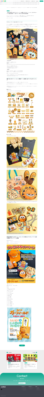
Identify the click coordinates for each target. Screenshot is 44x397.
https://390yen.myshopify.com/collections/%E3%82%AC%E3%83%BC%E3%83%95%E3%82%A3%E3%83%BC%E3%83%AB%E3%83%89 (21, 64)
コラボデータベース (28, 1)
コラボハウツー (22, 1)
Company (37, 1)
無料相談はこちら (22, 383)
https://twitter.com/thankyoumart (14, 243)
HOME (7, 7)
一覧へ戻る (22, 345)
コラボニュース (9, 7)
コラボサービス (33, 1)
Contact (41, 1)
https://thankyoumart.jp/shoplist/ (19, 71)
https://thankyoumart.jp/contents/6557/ (14, 73)
